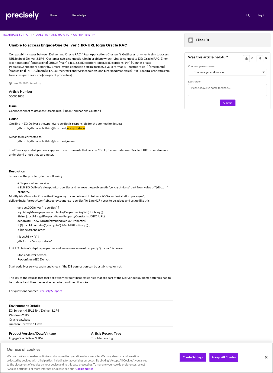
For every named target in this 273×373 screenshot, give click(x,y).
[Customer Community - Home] (22, 15)
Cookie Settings (193, 357)
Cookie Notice (84, 368)
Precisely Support (50, 291)
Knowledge (79, 15)
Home (53, 15)
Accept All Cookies (224, 357)
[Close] (266, 357)
